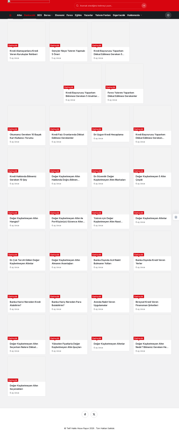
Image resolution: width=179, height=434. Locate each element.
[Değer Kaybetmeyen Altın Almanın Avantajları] (68, 251)
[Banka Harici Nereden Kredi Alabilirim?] (26, 293)
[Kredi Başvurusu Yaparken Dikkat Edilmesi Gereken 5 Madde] (110, 41)
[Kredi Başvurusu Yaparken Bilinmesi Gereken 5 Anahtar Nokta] (82, 83)
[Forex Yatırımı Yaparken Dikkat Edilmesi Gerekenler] (124, 83)
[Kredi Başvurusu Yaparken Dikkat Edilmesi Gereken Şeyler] (152, 125)
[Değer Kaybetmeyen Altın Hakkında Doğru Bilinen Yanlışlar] (68, 167)
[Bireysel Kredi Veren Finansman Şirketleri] (152, 293)
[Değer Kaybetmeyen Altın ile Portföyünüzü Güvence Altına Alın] (68, 209)
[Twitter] (94, 414)
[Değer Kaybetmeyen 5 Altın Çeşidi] (152, 167)
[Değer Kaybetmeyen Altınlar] (152, 207)
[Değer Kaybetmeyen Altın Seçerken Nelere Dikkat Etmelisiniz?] (26, 334)
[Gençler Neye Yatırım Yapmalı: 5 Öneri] (68, 41)
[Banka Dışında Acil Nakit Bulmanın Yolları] (110, 251)
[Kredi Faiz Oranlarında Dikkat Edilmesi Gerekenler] (68, 125)
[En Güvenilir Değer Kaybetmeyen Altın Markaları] (110, 167)
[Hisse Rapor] (29, 5)
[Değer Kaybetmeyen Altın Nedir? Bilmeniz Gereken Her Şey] (152, 334)
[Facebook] (85, 414)
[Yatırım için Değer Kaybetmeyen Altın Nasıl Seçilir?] (110, 209)
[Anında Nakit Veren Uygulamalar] (110, 293)
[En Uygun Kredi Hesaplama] (110, 123)
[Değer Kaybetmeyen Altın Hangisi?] (26, 209)
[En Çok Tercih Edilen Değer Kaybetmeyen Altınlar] (26, 251)
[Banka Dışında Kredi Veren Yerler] (152, 251)
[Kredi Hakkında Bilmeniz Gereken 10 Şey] (26, 167)
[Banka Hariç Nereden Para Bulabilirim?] (68, 293)
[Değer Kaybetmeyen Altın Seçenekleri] (26, 376)
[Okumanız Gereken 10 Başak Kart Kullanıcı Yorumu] (26, 125)
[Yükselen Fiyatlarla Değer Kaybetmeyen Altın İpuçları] (68, 334)
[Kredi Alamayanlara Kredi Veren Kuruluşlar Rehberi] (26, 41)
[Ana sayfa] (10, 15)
